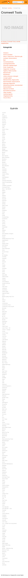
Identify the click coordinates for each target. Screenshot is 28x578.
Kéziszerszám (7, 72)
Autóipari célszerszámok (10, 58)
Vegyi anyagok (7, 92)
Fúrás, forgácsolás (8, 67)
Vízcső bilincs (7, 97)
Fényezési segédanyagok (10, 65)
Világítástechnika (8, 96)
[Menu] (26, 2)
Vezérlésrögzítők (7, 94)
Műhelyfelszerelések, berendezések (13, 85)
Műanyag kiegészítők (9, 83)
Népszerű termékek (8, 88)
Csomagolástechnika (9, 63)
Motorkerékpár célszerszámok (11, 81)
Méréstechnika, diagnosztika (11, 79)
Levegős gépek (7, 78)
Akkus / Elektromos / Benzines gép (12, 56)
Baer (4, 60)
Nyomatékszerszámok (9, 90)
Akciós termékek (7, 54)
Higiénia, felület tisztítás (9, 71)
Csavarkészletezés (8, 62)
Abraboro (5, 53)
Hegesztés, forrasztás (9, 69)
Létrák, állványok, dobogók (10, 76)
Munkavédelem (7, 87)
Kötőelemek (6, 74)
